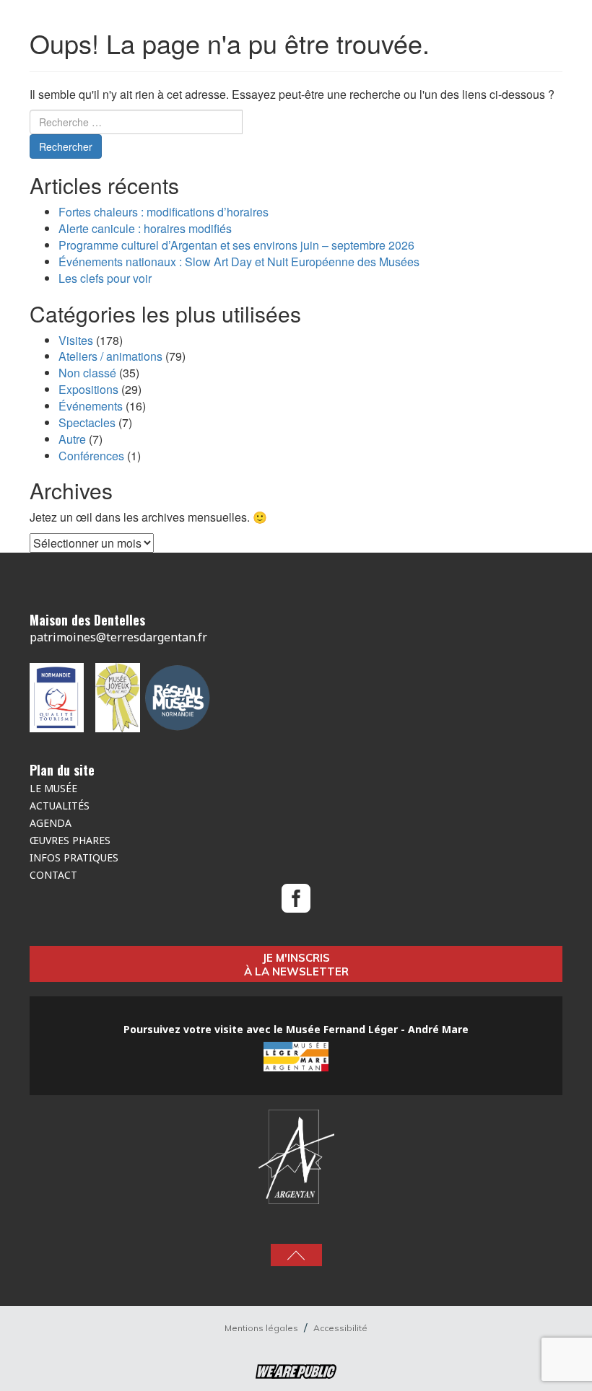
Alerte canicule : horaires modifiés (145, 228)
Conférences (91, 455)
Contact (53, 875)
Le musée (53, 788)
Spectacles (87, 422)
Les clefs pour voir (105, 278)
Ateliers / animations (110, 356)
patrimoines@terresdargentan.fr (118, 637)
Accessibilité (340, 1327)
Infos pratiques (74, 857)
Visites (75, 340)
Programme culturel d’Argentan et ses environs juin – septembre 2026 (236, 245)
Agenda (50, 823)
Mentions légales (262, 1327)
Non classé (87, 372)
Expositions (88, 389)
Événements (90, 406)
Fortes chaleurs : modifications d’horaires (163, 211)
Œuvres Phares (70, 840)
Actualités (60, 805)
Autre (72, 439)
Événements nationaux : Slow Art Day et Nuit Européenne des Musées (238, 261)
